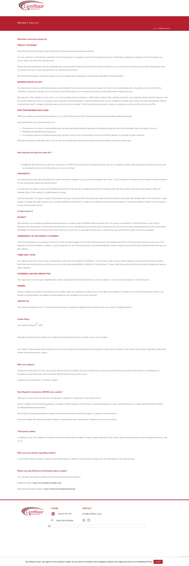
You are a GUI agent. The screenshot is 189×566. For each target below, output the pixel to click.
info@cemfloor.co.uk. (92, 513)
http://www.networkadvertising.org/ (59, 489)
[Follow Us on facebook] (83, 520)
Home (155, 28)
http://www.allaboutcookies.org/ (47, 482)
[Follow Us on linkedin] (88, 520)
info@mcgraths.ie (25, 211)
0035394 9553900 (64, 520)
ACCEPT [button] (158, 562)
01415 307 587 (65, 513)
